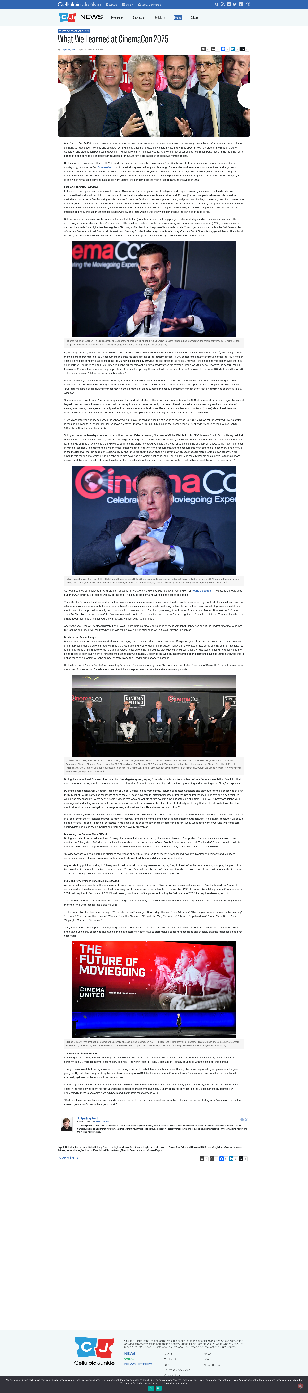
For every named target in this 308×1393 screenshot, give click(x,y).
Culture (195, 18)
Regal (83, 1150)
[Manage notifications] (300, 1385)
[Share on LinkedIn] (233, 49)
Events (177, 18)
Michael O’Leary (95, 1147)
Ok (151, 1388)
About (168, 1354)
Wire (129, 1359)
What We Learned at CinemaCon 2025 (113, 40)
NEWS (91, 17)
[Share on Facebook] (223, 49)
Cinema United (81, 1147)
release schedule (73, 1150)
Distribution (139, 18)
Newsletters (151, 5)
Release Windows (224, 1147)
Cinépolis (125, 1150)
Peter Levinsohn (109, 1147)
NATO (203, 1147)
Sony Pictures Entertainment (155, 1147)
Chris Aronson (136, 1147)
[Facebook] (242, 1120)
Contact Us (171, 1359)
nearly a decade (201, 590)
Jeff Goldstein (68, 1147)
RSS (166, 1364)
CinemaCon (105, 167)
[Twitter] (246, 1120)
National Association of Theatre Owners (103, 1150)
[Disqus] (154, 1200)
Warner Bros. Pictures (178, 1147)
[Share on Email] (203, 49)
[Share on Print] (213, 49)
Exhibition (159, 18)
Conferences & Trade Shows (74, 31)
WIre (129, 5)
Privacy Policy (173, 1375)
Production (117, 18)
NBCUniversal (195, 1147)
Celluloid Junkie (101, 1121)
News (113, 5)
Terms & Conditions (177, 1370)
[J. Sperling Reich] (67, 1124)
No (158, 1388)
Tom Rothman (123, 1147)
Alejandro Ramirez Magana (150, 1150)
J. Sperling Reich (69, 49)
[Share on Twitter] (242, 49)
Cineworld (134, 1150)
